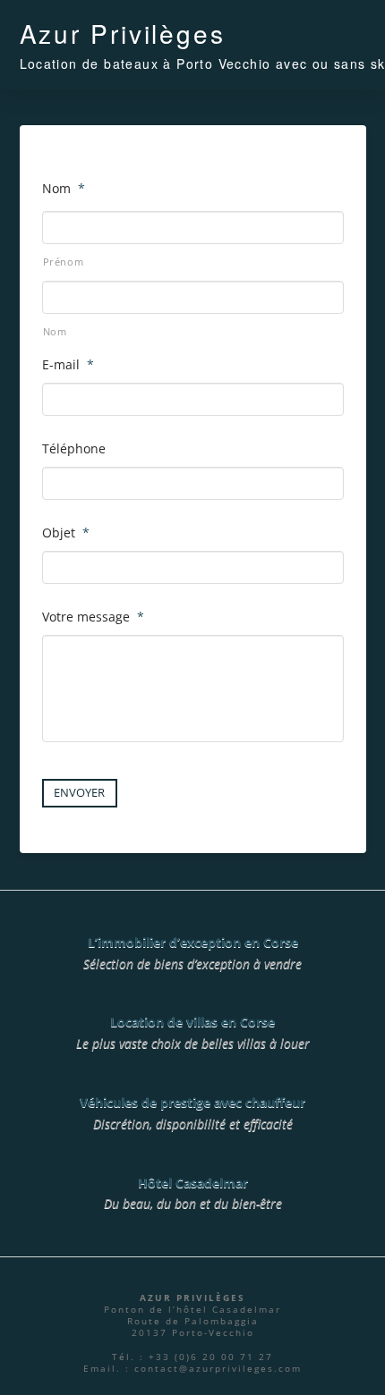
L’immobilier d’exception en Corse (193, 942)
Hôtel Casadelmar (193, 1182)
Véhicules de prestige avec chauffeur (192, 1102)
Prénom (63, 261)
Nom (55, 331)
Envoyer (79, 792)
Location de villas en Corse (192, 1021)
